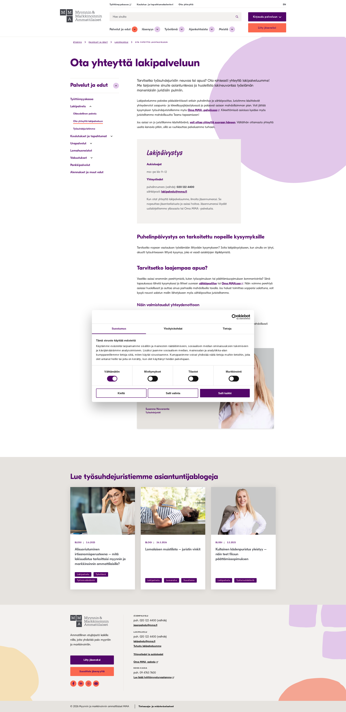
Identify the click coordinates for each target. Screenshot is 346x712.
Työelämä (171, 29)
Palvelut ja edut (120, 29)
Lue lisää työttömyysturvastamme (153, 677)
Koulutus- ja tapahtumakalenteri (155, 4)
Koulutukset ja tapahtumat (88, 136)
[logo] (81, 16)
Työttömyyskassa (119, 4)
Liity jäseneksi (267, 27)
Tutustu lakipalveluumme (147, 646)
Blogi (78, 542)
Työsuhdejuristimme (84, 128)
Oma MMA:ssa (231, 283)
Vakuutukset (78, 157)
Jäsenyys (147, 29)
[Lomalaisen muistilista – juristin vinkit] (173, 511)
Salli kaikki (225, 393)
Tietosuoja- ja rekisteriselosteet (156, 706)
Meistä (223, 29)
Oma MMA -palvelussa (202, 110)
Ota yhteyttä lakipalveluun (151, 42)
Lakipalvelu (121, 42)
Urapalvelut (78, 143)
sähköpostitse (208, 283)
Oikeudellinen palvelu (85, 113)
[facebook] (73, 683)
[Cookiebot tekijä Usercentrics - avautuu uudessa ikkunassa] (234, 316)
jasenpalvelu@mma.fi (145, 625)
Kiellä (121, 393)
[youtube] (96, 683)
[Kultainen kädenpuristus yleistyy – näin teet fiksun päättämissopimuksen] (243, 511)
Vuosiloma (188, 580)
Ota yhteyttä (186, 4)
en (284, 4)
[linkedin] (81, 683)
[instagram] (88, 683)
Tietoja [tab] (227, 328)
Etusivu (77, 42)
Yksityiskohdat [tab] (173, 328)
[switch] (153, 379)
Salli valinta (173, 393)
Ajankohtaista (198, 29)
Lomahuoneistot (81, 150)
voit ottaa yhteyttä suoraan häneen (212, 122)
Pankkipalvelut (80, 165)
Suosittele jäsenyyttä (92, 671)
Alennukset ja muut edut (86, 172)
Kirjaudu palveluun (265, 16)
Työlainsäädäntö (86, 580)
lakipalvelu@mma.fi (174, 191)
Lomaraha (171, 580)
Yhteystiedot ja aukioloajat (148, 654)
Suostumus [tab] (119, 328)
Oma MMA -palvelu (145, 661)
